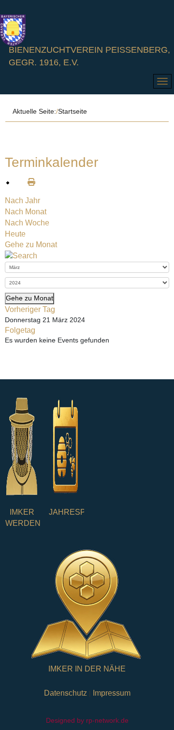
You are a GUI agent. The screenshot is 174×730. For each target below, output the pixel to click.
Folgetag (20, 330)
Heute (15, 234)
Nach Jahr (22, 200)
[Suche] (21, 256)
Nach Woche (27, 223)
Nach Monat (25, 212)
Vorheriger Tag (30, 309)
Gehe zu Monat (31, 244)
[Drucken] (27, 182)
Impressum (111, 693)
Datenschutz (65, 693)
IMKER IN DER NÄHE (87, 669)
